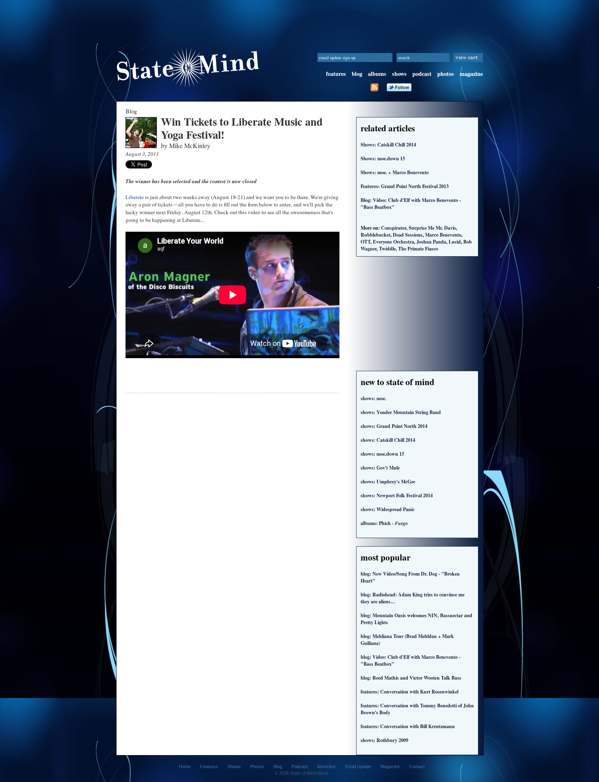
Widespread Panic (387, 509)
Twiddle (387, 248)
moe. (373, 398)
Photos (257, 766)
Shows (234, 766)
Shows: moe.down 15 (383, 158)
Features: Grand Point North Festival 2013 (405, 186)
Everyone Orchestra (393, 241)
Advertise (326, 766)
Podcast (299, 766)
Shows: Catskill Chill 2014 (388, 144)
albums (377, 73)
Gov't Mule (380, 467)
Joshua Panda (431, 241)
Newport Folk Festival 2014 (397, 495)
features (336, 73)
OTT (365, 241)
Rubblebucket (375, 234)
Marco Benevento (443, 234)
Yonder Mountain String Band (401, 412)
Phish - (384, 523)
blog (357, 73)
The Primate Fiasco (418, 248)
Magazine (390, 766)
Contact (417, 766)
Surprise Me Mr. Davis (432, 227)
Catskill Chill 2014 (388, 439)
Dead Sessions (408, 234)
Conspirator (393, 227)
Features (209, 766)
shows (399, 73)
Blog (277, 766)
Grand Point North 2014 (394, 426)
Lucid (455, 241)
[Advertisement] (299, 18)
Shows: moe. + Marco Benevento (395, 172)
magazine (471, 73)
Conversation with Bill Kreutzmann (408, 726)
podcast (422, 73)
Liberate (135, 197)
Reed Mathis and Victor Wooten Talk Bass (411, 677)
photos (445, 73)
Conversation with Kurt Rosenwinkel (409, 691)
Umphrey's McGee (388, 481)
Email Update (358, 766)
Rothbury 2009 (384, 740)
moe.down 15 (382, 453)
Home (185, 766)
